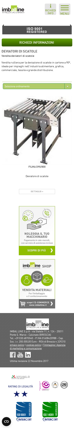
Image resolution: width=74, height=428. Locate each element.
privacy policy (17, 344)
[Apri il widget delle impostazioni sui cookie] (6, 421)
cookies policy (33, 344)
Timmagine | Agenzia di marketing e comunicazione (37, 346)
